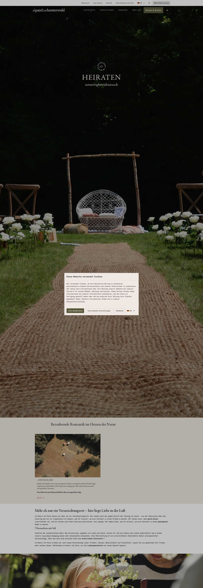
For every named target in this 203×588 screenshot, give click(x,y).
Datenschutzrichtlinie (76, 301)
